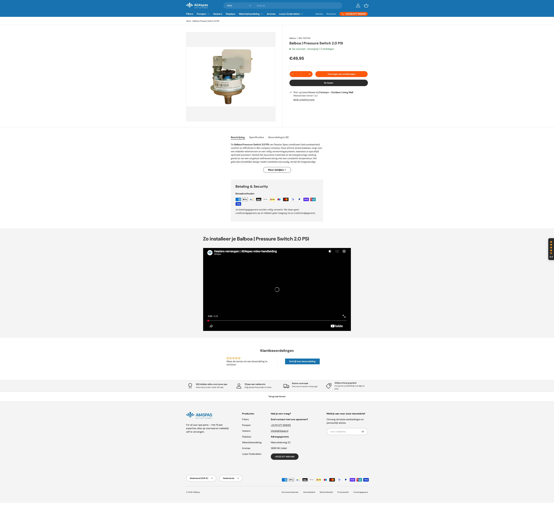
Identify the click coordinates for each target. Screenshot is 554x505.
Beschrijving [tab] (238, 137)
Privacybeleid (343, 492)
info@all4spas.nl (279, 430)
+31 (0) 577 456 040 (284, 456)
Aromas (271, 13)
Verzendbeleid (309, 492)
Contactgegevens (360, 492)
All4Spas (196, 492)
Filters (189, 13)
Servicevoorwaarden (290, 492)
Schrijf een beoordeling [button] (302, 361)
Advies (319, 13)
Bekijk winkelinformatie (304, 99)
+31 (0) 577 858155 (281, 425)
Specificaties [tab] (256, 137)
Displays (230, 13)
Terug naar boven (277, 396)
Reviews (331, 13)
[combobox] (282, 5)
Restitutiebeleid (326, 492)
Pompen (201, 13)
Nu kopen (328, 83)
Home (188, 21)
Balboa (292, 38)
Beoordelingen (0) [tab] (278, 137)
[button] (366, 5)
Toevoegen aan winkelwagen (341, 74)
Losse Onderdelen (289, 13)
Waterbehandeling (249, 13)
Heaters (217, 13)
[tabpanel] (277, 158)
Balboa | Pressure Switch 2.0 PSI (206, 21)
